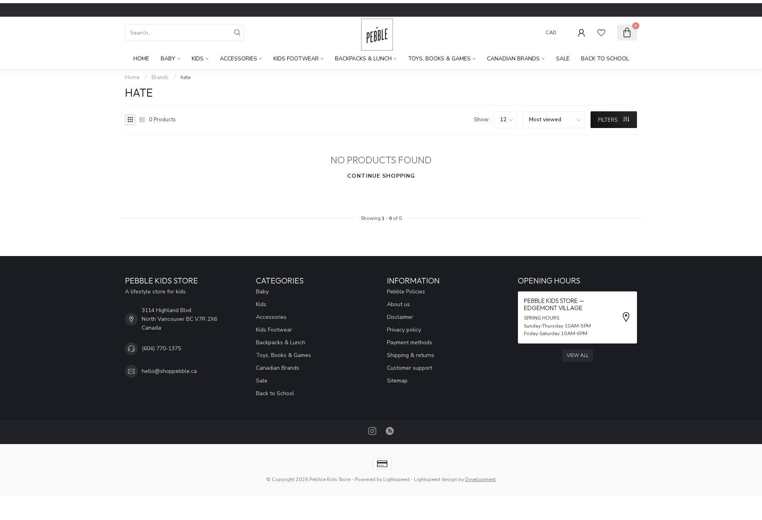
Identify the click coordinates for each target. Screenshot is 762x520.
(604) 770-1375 (161, 348)
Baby (168, 58)
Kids (198, 58)
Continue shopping (381, 176)
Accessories (238, 58)
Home (141, 58)
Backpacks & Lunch (363, 58)
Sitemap (397, 380)
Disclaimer (400, 317)
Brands (160, 77)
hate (186, 77)
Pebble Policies (406, 291)
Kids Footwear (296, 58)
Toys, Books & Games (439, 58)
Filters (609, 120)
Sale (563, 58)
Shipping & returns (410, 355)
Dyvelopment (480, 479)
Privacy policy (404, 330)
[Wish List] (601, 33)
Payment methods (409, 342)
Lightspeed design (435, 479)
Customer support (409, 368)
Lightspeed (396, 479)
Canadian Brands (513, 58)
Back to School (605, 58)
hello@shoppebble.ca (169, 371)
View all (578, 355)
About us (398, 304)
